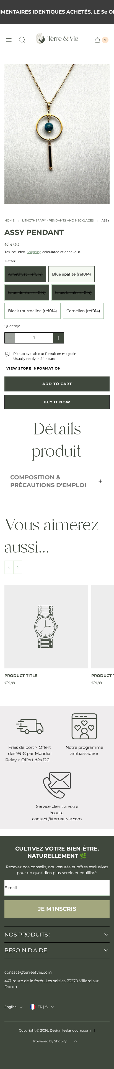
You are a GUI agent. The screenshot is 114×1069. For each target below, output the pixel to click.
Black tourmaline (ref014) (32, 310)
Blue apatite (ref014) (71, 274)
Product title (20, 675)
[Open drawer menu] (9, 40)
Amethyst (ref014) (25, 274)
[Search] (22, 40)
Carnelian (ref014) (83, 310)
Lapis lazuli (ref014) (73, 292)
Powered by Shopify (50, 1041)
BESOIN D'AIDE (25, 950)
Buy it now (57, 402)
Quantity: (12, 326)
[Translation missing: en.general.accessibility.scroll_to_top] (75, 1041)
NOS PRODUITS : (27, 934)
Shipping (34, 252)
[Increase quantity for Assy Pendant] (58, 338)
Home (9, 220)
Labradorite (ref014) (27, 292)
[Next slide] (17, 567)
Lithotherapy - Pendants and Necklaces (58, 220)
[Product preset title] (46, 627)
